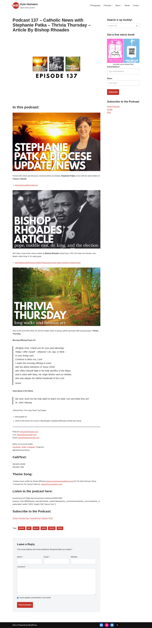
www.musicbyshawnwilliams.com (60, 481)
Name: (109, 78)
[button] (111, 5)
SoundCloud (35, 518)
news (44, 528)
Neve (15, 625)
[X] (117, 625)
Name (20, 557)
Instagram (31, 447)
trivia (60, 528)
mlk (28, 528)
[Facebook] (101, 625)
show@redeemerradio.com (28, 438)
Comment (21, 567)
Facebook (16, 447)
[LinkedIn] (112, 625)
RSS (51, 518)
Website (74, 557)
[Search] (136, 25)
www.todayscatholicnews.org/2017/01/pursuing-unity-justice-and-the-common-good (47, 263)
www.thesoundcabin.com (52, 484)
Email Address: (113, 67)
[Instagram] (107, 625)
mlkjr (36, 528)
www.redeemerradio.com (26, 435)
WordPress (32, 625)
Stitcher (45, 518)
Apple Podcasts (113, 106)
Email (47, 557)
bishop (21, 528)
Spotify (109, 109)
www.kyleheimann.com (29, 432)
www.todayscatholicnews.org (26, 185)
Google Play (24, 518)
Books (127, 5)
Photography (95, 5)
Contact (136, 5)
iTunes (15, 518)
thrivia (51, 528)
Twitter (23, 447)
